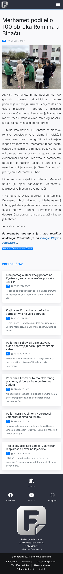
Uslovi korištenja (42, 565)
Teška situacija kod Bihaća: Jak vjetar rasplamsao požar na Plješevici (30, 447)
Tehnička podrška (20, 565)
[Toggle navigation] (58, 4)
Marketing (27, 561)
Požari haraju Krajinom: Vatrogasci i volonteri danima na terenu (29, 415)
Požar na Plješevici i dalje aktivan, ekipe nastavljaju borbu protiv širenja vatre (30, 346)
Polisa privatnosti (25, 569)
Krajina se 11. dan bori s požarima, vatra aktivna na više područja (28, 312)
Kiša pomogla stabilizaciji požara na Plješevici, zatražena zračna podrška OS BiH (30, 278)
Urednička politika (46, 561)
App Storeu (9, 242)
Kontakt (42, 569)
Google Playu (49, 238)
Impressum (12, 561)
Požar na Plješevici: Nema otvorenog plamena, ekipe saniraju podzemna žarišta (30, 381)
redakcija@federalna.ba (31, 549)
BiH (4, 41)
